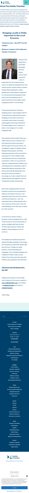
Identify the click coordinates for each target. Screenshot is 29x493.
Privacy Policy (19, 491)
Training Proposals (15, 391)
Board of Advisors (14, 414)
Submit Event (14, 447)
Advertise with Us (14, 434)
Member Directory (14, 393)
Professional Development (14, 389)
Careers (14, 407)
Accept (14, 487)
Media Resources (14, 430)
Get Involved (14, 367)
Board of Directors (14, 412)
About (14, 401)
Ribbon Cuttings (14, 353)
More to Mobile (14, 328)
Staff (14, 405)
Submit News (14, 432)
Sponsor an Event (14, 371)
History (14, 409)
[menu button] (26, 2)
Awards (14, 427)
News (14, 421)
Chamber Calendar (14, 369)
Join (14, 346)
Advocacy (14, 373)
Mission (14, 403)
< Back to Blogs (5, 295)
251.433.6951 (14, 338)
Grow (14, 385)
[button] (27, 476)
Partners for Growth (14, 416)
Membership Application (14, 351)
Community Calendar (14, 444)
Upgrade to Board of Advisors (14, 355)
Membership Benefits (14, 349)
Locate (15, 322)
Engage (14, 365)
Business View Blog (14, 423)
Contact (14, 332)
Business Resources (14, 387)
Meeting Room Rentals (14, 380)
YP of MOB (14, 360)
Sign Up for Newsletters (14, 436)
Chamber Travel (14, 378)
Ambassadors (14, 357)
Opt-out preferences (11, 491)
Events (14, 440)
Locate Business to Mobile (14, 324)
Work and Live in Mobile (14, 326)
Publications (14, 425)
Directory (14, 396)
